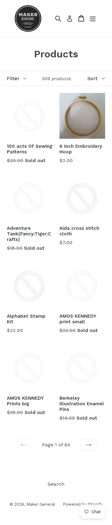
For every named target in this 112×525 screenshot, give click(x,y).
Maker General (40, 504)
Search (56, 484)
